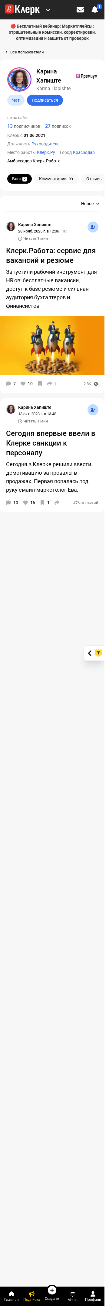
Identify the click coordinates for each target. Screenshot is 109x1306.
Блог (19, 178)
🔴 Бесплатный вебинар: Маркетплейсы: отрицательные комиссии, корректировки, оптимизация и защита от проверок (52, 32)
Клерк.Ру (46, 152)
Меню (73, 1300)
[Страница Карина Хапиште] (11, 226)
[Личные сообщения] (80, 10)
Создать (52, 1299)
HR (64, 231)
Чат (16, 100)
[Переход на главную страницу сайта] (22, 9)
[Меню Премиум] (48, 10)
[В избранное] (40, 383)
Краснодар (84, 152)
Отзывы (94, 178)
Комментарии (56, 178)
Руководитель (45, 143)
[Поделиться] (56, 502)
